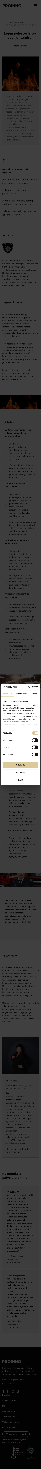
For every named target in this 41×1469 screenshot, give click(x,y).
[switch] (35, 740)
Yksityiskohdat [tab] (21, 693)
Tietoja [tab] (34, 693)
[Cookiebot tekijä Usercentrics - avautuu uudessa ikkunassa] (28, 687)
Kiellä (20, 780)
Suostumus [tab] (7, 693)
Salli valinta (20, 772)
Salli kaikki (20, 765)
